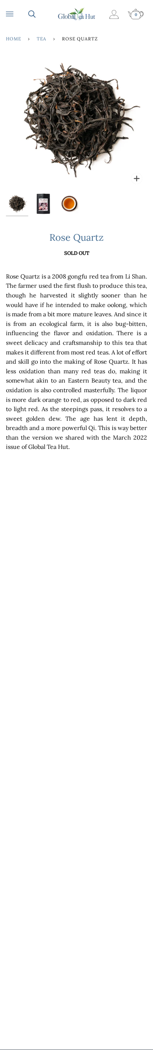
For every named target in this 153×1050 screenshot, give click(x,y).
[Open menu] (17, 14)
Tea (41, 38)
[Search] (39, 14)
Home (13, 38)
